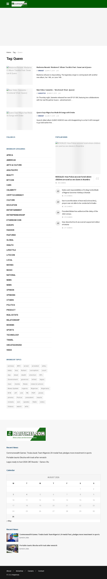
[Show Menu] (8, 4)
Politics (11, 305)
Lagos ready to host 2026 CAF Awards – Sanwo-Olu (28, 462)
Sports (10, 330)
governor (24, 379)
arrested (35, 366)
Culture (11, 200)
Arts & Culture (14, 165)
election (32, 375)
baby (10, 370)
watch (19, 406)
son (18, 402)
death (23, 375)
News (9, 280)
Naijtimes (15, 575)
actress (11, 366)
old (21, 393)
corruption (34, 370)
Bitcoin (10, 180)
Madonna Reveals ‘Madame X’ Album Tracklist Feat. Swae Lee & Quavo (64, 67)
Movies (10, 265)
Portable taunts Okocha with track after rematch (26, 457)
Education (12, 205)
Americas (11, 160)
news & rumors (37, 384)
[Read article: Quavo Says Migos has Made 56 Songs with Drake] (20, 120)
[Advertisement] (53, 27)
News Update (13, 388)
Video (9, 350)
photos (10, 397)
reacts (39, 397)
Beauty (10, 175)
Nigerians (45, 388)
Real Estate (12, 315)
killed (34, 379)
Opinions (11, 295)
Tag (14, 52)
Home (9, 52)
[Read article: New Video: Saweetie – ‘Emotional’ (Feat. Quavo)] (20, 98)
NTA (9, 393)
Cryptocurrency (15, 195)
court (44, 370)
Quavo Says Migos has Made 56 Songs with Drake (56, 112)
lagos (42, 379)
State (35, 402)
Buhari (23, 370)
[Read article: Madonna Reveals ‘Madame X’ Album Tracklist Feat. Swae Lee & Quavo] (20, 75)
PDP (33, 393)
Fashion (10, 230)
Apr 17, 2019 (51, 70)
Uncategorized (14, 345)
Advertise (19, 571)
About (9, 571)
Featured (11, 235)
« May (9, 521)
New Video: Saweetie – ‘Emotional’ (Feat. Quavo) (56, 90)
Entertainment (14, 210)
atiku (44, 366)
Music (10, 270)
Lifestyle (11, 250)
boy (16, 370)
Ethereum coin (14, 220)
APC (18, 366)
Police (19, 397)
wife (26, 406)
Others (10, 300)
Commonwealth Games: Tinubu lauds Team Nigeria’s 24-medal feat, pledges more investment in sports (49, 453)
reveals (11, 402)
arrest (26, 366)
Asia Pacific (12, 170)
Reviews (10, 325)
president (29, 397)
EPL (41, 375)
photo (41, 393)
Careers (31, 571)
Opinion (10, 290)
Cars (9, 185)
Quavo (20, 52)
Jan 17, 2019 (51, 116)
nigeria (25, 388)
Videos (10, 406)
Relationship (13, 320)
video (42, 402)
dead (16, 375)
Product (11, 310)
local (9, 260)
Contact (41, 571)
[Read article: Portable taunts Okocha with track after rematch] (12, 548)
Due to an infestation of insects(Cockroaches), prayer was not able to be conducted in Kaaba (79, 201)
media (17, 384)
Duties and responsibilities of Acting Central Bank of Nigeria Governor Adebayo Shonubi (80, 191)
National (11, 275)
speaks (26, 402)
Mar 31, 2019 (52, 93)
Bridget (41, 70)
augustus (42, 93)
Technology (13, 335)
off (15, 393)
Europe (10, 225)
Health (10, 245)
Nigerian (34, 388)
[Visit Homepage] (19, 4)
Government (13, 379)
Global (10, 240)
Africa (10, 155)
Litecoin (11, 255)
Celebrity (11, 190)
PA (27, 393)
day (9, 375)
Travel (10, 340)
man (9, 384)
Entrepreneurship (16, 215)
